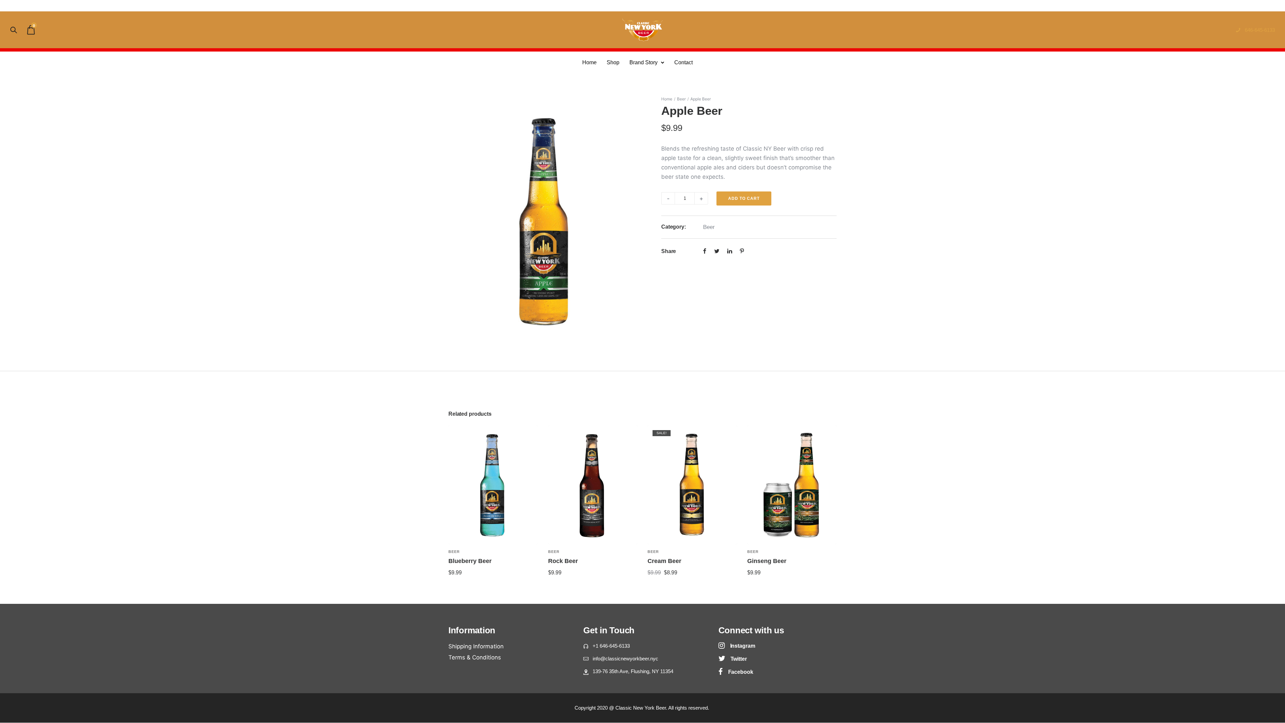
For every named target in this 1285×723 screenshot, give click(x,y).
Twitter (739, 659)
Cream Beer (664, 561)
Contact (683, 62)
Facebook (740, 672)
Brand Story (643, 62)
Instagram (742, 646)
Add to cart (744, 198)
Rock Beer (563, 561)
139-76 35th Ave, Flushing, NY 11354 (633, 671)
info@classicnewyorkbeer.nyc (625, 658)
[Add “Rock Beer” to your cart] (634, 552)
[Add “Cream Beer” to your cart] (734, 552)
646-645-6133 (1260, 30)
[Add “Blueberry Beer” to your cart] (535, 552)
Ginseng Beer (766, 561)
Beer (681, 98)
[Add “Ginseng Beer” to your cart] (834, 552)
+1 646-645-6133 (611, 646)
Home (589, 62)
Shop (613, 62)
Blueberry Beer (470, 561)
